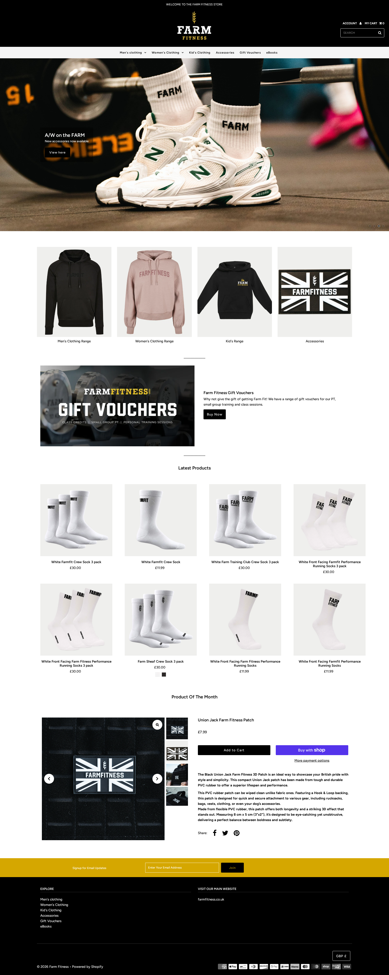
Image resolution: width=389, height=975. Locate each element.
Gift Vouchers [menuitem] (250, 52)
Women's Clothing (165, 52)
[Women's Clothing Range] (154, 292)
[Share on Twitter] (225, 833)
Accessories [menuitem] (225, 52)
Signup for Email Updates (89, 868)
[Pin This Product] (237, 833)
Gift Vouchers (50, 921)
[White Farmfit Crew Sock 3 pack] (76, 520)
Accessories (49, 916)
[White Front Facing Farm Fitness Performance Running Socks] (245, 620)
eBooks (46, 926)
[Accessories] (315, 292)
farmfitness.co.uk (211, 899)
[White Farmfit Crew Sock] (161, 520)
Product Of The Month (194, 697)
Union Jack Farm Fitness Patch (226, 720)
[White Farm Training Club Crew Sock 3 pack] (245, 520)
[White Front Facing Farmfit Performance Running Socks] (330, 620)
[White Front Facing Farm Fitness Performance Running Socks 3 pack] (76, 620)
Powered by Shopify (87, 967)
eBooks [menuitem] (272, 52)
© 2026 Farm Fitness (53, 967)
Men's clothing (131, 52)
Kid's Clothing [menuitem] (199, 52)
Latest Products (194, 468)
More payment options (311, 760)
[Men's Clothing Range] (74, 292)
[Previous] (49, 779)
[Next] (157, 779)
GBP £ (341, 956)
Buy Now (214, 414)
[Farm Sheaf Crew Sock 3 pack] (161, 620)
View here (57, 152)
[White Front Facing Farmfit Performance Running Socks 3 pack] (330, 520)
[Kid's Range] (234, 292)
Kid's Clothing (50, 910)
